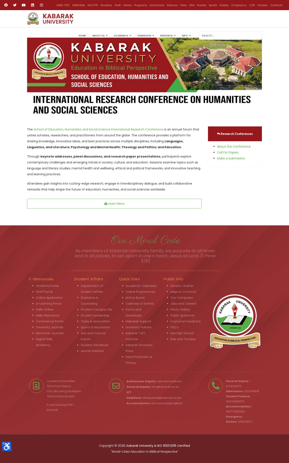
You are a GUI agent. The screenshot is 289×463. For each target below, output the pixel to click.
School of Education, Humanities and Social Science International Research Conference (98, 129)
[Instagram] (41, 5)
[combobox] (230, 36)
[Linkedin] (32, 5)
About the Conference (234, 146)
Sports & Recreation (95, 327)
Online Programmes (140, 292)
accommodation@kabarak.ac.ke (174, 403)
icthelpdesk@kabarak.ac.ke (161, 398)
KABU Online (45, 309)
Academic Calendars (141, 286)
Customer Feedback (186, 321)
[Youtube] (23, 5)
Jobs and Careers (183, 303)
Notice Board (135, 298)
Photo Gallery (180, 309)
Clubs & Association (95, 321)
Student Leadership (95, 315)
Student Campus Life (96, 309)
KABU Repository (47, 315)
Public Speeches (183, 315)
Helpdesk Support (138, 321)
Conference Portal (49, 321)
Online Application (49, 298)
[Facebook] (6, 5)
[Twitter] (14, 5)
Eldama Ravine (57, 396)
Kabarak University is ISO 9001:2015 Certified (158, 446)
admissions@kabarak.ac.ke (176, 381)
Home (82, 35)
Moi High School (182, 333)
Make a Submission (231, 158)
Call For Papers (228, 152)
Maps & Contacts (183, 292)
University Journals (49, 327)
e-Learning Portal (48, 303)
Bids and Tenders (183, 339)
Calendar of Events (140, 303)
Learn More (115, 203)
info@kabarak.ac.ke (165, 387)
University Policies (138, 327)
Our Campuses (182, 298)
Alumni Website (92, 351)
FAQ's (175, 327)
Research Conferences (236, 134)
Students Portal (47, 286)
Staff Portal (44, 292)
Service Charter (182, 286)
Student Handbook (94, 345)
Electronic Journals (50, 333)
